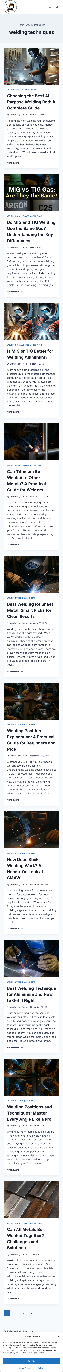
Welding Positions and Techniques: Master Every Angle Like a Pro (29, 1113)
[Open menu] (50, 7)
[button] (58, 1336)
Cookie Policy (24, 1368)
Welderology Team (18, 114)
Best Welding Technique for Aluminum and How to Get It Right (31, 994)
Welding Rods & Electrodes (21, 90)
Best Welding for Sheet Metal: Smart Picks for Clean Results (30, 610)
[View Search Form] (56, 6)
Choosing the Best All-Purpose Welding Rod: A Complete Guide (31, 102)
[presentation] (31, 66)
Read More (15, 163)
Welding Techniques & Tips (21, 598)
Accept (31, 1361)
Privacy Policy (37, 1368)
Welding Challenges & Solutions (24, 216)
